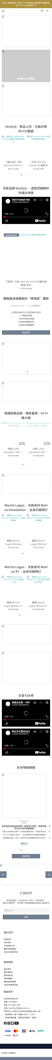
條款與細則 (8, 978)
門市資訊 (7, 942)
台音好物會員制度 (11, 984)
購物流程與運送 (10, 949)
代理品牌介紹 (9, 945)
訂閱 (26, 916)
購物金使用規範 (10, 981)
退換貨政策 (8, 975)
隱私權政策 (8, 972)
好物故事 (7, 939)
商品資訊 (26, 332)
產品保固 (7, 969)
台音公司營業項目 (11, 952)
